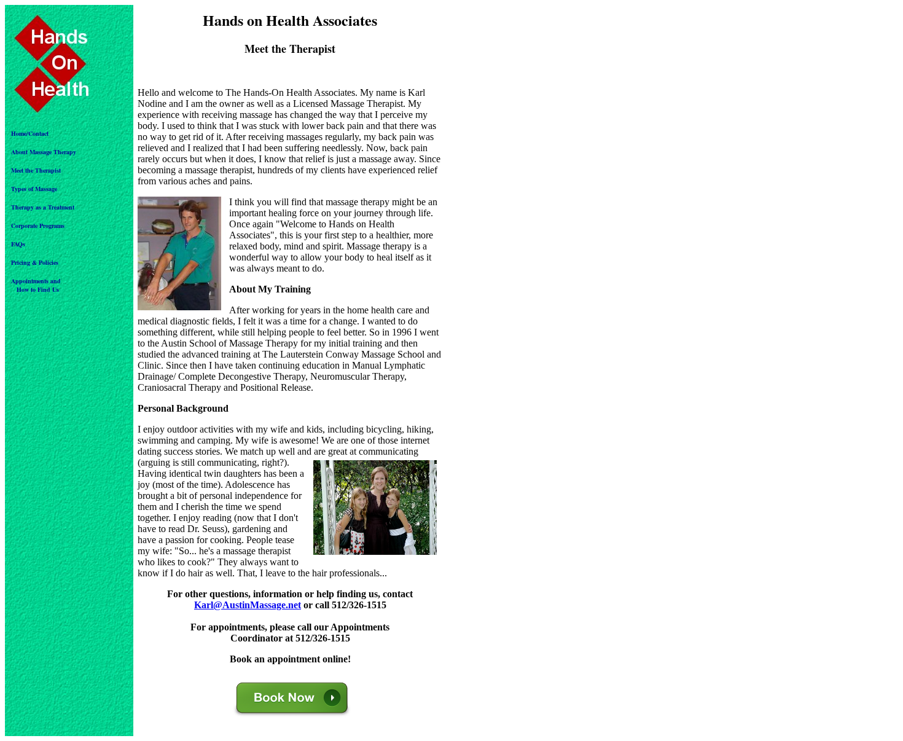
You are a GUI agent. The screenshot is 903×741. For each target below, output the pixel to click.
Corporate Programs (37, 225)
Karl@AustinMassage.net (247, 605)
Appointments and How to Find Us (36, 285)
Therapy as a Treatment (42, 207)
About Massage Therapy (43, 151)
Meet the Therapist (36, 170)
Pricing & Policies (34, 262)
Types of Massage (34, 188)
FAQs (18, 244)
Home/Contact (30, 133)
